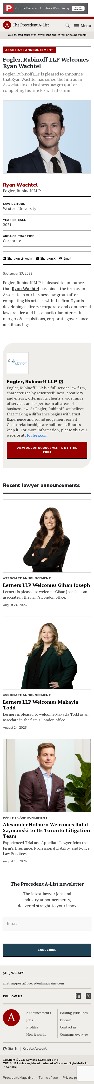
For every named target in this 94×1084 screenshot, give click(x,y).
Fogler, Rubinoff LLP (32, 381)
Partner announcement (25, 818)
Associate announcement (27, 578)
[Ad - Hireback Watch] (45, 8)
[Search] (67, 25)
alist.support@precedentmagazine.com (33, 983)
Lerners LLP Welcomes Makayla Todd (40, 705)
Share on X (47, 259)
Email (67, 259)
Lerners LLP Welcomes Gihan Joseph (46, 585)
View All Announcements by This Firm (47, 450)
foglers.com (37, 435)
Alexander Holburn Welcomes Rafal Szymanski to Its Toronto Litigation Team (46, 830)
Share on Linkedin (19, 259)
